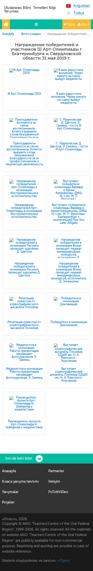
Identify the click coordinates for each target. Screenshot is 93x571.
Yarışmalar (10, 492)
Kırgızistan (81, 6)
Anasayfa (8, 34)
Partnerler (56, 471)
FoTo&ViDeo (58, 492)
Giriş (71, 24)
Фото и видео (31, 34)
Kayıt (85, 24)
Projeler (8, 502)
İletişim (54, 481)
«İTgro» (64, 561)
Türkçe (78, 13)
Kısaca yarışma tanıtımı (20, 481)
